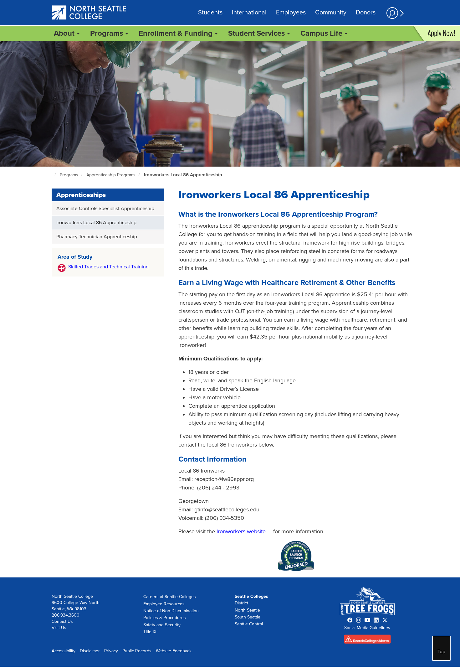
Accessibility (63, 651)
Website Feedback (174, 651)
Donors (366, 12)
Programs (69, 175)
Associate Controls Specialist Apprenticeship (105, 208)
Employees (291, 12)
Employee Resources (164, 604)
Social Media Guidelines (367, 627)
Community (330, 12)
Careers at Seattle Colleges (169, 596)
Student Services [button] (257, 33)
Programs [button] (107, 33)
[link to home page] (89, 13)
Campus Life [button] (322, 33)
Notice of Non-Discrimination (171, 610)
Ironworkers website (241, 531)
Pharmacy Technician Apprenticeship (96, 237)
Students (210, 12)
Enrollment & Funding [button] (176, 33)
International (249, 12)
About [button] (65, 33)
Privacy (111, 651)
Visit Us (59, 627)
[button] (394, 13)
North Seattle (247, 610)
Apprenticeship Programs (110, 175)
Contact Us (62, 621)
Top (441, 652)
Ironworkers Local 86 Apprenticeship (183, 175)
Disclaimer (90, 651)
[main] (230, 309)
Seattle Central (249, 624)
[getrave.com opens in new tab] (367, 640)
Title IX (149, 631)
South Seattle (247, 617)
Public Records (136, 651)
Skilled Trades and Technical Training (108, 267)
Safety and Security (162, 625)
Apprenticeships (81, 195)
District (241, 603)
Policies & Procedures (164, 617)
